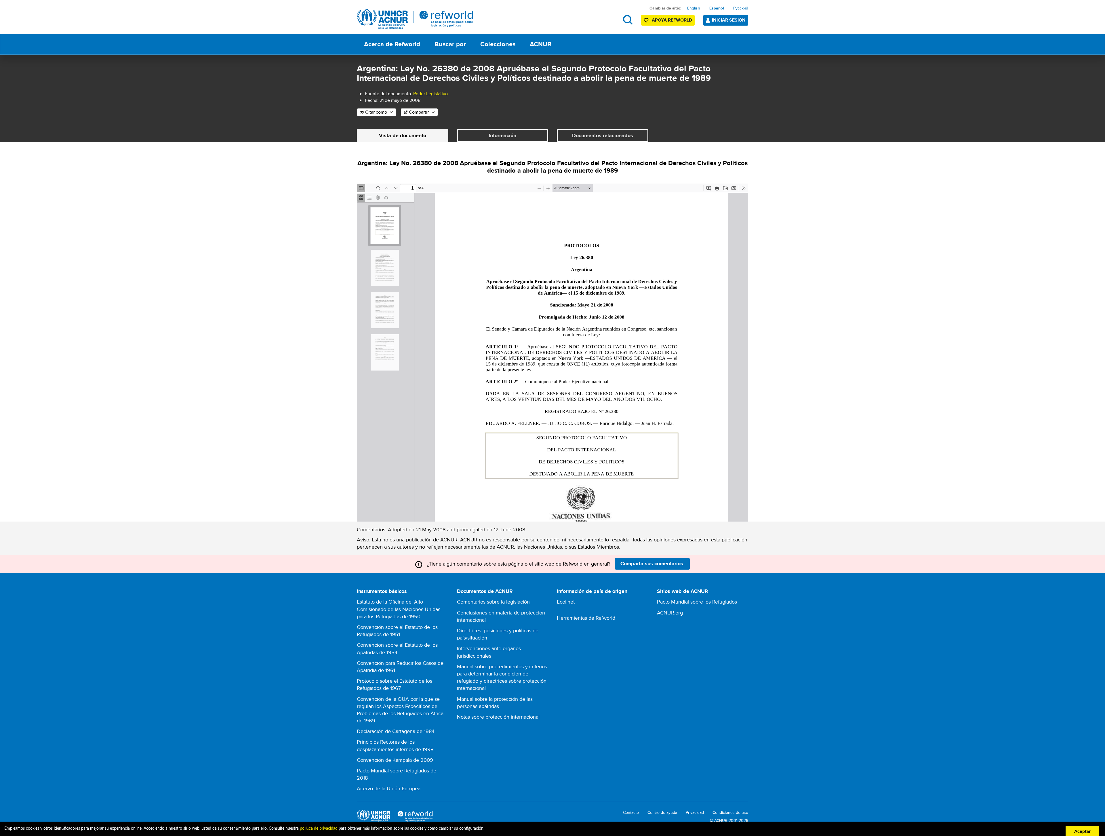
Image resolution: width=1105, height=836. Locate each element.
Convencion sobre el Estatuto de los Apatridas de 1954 (397, 648)
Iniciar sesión (729, 20)
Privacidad (695, 812)
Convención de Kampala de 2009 (395, 760)
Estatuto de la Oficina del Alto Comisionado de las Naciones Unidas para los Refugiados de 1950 (398, 609)
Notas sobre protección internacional (498, 716)
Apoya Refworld (672, 20)
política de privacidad (319, 829)
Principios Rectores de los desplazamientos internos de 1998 (395, 745)
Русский (740, 8)
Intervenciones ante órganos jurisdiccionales (489, 652)
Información (502, 135)
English (693, 8)
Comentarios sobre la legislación (493, 601)
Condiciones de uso (730, 812)
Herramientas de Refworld (586, 617)
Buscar (627, 19)
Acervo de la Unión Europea (388, 788)
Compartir (419, 112)
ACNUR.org (670, 612)
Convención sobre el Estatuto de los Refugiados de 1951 (397, 630)
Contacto (631, 812)
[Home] (415, 19)
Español (716, 8)
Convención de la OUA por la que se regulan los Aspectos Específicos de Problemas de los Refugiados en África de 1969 (400, 709)
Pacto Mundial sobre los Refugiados (697, 601)
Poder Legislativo (430, 93)
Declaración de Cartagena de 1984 (396, 731)
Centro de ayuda (662, 812)
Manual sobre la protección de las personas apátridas (495, 702)
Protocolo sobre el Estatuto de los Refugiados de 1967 (394, 684)
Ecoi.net (566, 601)
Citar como (376, 112)
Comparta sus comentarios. (652, 563)
